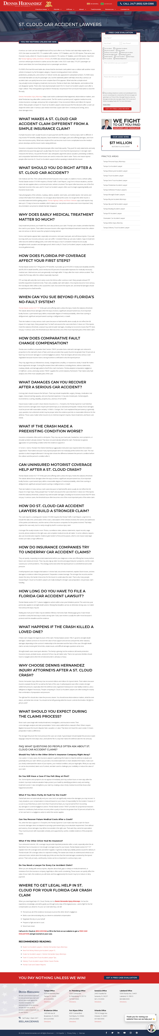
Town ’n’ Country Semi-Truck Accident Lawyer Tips (39, 957)
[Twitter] (112, 1032)
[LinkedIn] (118, 1032)
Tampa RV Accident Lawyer (112, 213)
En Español (60, 1033)
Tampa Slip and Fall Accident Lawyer (115, 204)
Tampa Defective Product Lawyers (115, 190)
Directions (47, 1002)
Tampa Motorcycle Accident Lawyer (115, 171)
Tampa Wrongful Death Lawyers (114, 194)
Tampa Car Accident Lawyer (112, 166)
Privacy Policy (106, 104)
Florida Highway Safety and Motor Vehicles (35, 59)
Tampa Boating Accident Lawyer (114, 209)
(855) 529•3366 (41, 931)
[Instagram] (130, 1032)
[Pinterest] (136, 1032)
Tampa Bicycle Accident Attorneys (114, 199)
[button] (151, 1028)
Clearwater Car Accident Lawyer (114, 218)
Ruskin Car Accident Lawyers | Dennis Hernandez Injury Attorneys (45, 947)
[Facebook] (106, 1032)
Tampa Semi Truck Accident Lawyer (115, 180)
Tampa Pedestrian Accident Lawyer (115, 185)
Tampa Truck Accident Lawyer (113, 176)
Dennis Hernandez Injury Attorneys (31, 96)
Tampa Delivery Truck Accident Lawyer (116, 228)
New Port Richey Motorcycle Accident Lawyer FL (39, 950)
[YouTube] (124, 1032)
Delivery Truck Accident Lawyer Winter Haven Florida (40, 961)
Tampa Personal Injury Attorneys (114, 161)
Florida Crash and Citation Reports (34, 965)
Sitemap (82, 1033)
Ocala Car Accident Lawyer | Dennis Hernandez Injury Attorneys (44, 954)
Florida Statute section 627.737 (29, 308)
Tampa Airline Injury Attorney (113, 223)
